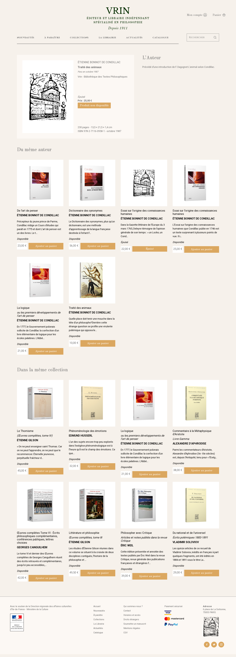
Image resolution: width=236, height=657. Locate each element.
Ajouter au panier (46, 246)
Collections (98, 619)
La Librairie (98, 624)
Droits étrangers (131, 619)
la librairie (107, 37)
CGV (125, 632)
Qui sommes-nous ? (133, 606)
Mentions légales (131, 628)
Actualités (98, 628)
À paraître (98, 615)
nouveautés (25, 37)
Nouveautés (99, 610)
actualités (134, 37)
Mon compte (194, 15)
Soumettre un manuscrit (134, 624)
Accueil (96, 606)
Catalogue (98, 632)
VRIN (118, 18)
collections (79, 37)
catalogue (161, 37)
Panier (217, 15)
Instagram (221, 644)
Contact (127, 610)
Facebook (207, 644)
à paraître (52, 37)
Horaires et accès (131, 615)
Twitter (214, 644)
